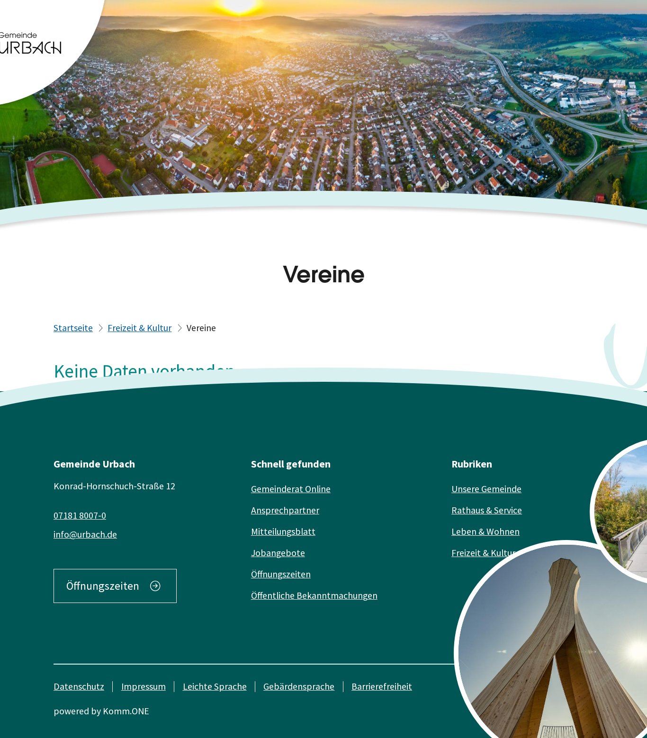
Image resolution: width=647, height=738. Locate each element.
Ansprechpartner (285, 510)
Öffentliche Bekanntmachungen (314, 595)
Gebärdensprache (298, 686)
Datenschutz (79, 686)
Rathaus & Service (486, 510)
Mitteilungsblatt (283, 531)
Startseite (73, 327)
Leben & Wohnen (485, 531)
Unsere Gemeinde (486, 489)
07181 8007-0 (80, 515)
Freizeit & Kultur (139, 327)
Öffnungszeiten (102, 586)
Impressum (143, 686)
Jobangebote (278, 552)
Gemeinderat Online (291, 489)
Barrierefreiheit (381, 686)
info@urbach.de (85, 534)
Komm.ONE (126, 711)
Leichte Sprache (215, 686)
